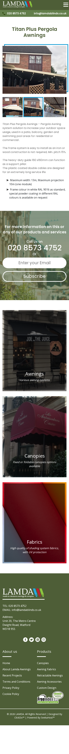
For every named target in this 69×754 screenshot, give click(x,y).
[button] (65, 4)
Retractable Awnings (50, 675)
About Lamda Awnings (17, 669)
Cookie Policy (11, 694)
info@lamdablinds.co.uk (50, 13)
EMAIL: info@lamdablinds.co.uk (22, 610)
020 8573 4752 (16, 13)
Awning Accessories (49, 681)
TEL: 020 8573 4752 (14, 606)
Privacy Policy (11, 688)
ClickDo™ (19, 717)
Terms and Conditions (16, 681)
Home (6, 663)
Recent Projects (12, 675)
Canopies (43, 663)
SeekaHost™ (48, 717)
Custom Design (46, 688)
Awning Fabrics (46, 669)
